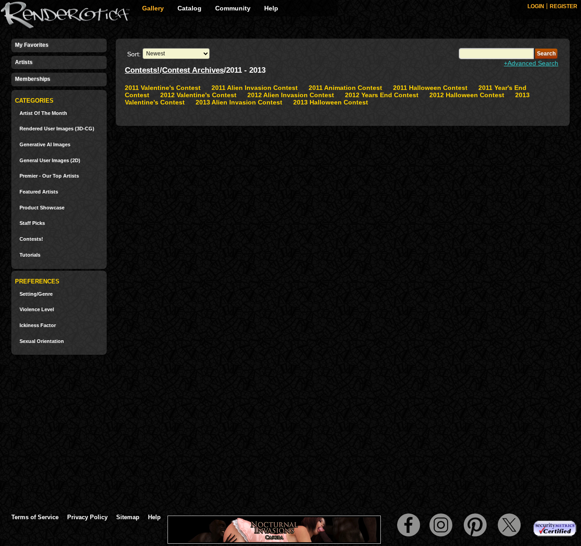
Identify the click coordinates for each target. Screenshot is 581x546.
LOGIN (535, 6)
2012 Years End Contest (382, 95)
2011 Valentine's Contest (163, 87)
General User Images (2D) (50, 160)
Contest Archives (193, 70)
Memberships (32, 79)
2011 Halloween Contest (430, 87)
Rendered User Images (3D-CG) (57, 128)
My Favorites (32, 45)
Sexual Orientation (42, 341)
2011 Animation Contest (345, 87)
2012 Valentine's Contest (198, 95)
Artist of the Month (43, 113)
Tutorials (30, 255)
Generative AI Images (45, 144)
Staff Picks (32, 223)
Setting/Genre (36, 294)
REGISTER (563, 6)
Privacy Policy (87, 517)
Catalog (189, 8)
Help (271, 8)
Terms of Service (35, 517)
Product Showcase (42, 207)
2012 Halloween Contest (466, 95)
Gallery (153, 8)
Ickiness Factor (38, 325)
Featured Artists (39, 191)
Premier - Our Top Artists (49, 176)
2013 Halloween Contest (330, 102)
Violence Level (37, 309)
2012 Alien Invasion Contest (290, 95)
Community (233, 8)
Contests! (31, 239)
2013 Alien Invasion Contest (239, 102)
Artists (24, 62)
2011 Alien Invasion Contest (255, 87)
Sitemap (127, 517)
